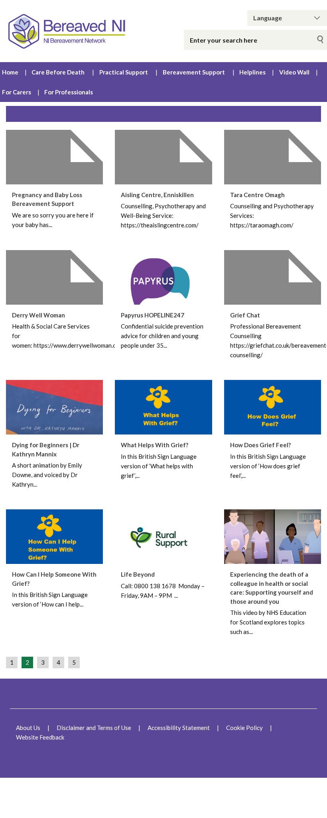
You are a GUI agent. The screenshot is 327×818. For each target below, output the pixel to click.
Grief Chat (245, 315)
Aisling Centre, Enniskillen (157, 194)
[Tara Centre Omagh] (272, 157)
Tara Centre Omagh (257, 194)
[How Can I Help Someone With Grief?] (54, 536)
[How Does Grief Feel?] (272, 407)
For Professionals (68, 92)
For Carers (16, 92)
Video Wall (294, 72)
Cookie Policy (244, 727)
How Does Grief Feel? (260, 444)
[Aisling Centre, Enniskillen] (163, 157)
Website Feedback (40, 737)
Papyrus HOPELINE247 (152, 315)
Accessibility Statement (179, 727)
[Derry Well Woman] (54, 277)
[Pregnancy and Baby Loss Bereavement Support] (54, 157)
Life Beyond (138, 574)
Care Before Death (58, 72)
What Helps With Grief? (154, 444)
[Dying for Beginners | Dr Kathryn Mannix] (54, 407)
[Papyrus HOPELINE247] (163, 277)
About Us (28, 727)
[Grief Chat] (272, 277)
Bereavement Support (194, 72)
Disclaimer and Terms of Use (94, 727)
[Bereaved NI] (68, 31)
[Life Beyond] (163, 536)
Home (10, 72)
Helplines (252, 72)
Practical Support (123, 72)
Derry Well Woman (38, 315)
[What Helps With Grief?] (163, 407)
